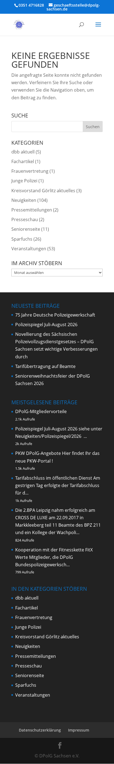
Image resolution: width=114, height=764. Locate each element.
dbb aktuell (23, 152)
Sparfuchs (21, 239)
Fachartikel (22, 161)
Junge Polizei (24, 181)
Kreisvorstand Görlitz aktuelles (43, 191)
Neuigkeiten (23, 200)
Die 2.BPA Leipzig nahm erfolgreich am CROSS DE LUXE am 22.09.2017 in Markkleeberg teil (55, 517)
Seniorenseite (25, 229)
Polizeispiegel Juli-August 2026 (46, 324)
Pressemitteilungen (31, 210)
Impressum (78, 730)
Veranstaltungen (28, 249)
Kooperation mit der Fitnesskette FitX (54, 550)
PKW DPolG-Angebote (38, 453)
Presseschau (24, 219)
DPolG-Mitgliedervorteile (41, 411)
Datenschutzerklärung (40, 730)
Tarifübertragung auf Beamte (45, 366)
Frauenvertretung (29, 171)
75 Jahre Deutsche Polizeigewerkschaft (55, 315)
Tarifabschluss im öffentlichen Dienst (53, 478)
